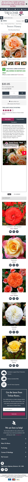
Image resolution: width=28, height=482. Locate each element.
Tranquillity (14, 327)
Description (8, 119)
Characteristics (20, 119)
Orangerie (14, 293)
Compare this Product (14, 103)
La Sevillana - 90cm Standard (14, 226)
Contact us (18, 434)
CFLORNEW (17, 194)
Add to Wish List (15, 101)
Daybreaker (14, 260)
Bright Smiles (14, 360)
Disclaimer (14, 122)
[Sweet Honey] (14, 45)
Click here (20, 74)
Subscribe (14, 414)
